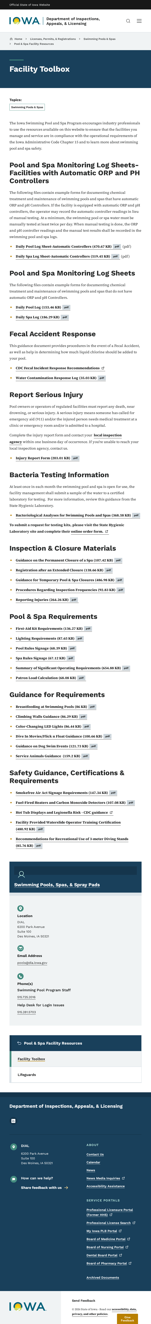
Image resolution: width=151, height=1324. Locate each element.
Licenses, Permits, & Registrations (53, 38)
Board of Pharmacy (107, 1263)
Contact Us (95, 1154)
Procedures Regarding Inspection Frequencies (69, 589)
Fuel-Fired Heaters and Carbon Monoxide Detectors (74, 802)
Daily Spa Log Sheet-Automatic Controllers (67, 256)
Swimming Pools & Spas (99, 38)
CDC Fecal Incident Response (58, 367)
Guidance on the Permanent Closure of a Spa (68, 560)
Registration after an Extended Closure (63, 570)
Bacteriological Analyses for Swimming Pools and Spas (77, 515)
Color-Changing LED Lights (52, 726)
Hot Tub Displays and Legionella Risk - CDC (62, 812)
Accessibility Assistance (106, 1186)
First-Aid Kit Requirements (53, 628)
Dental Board (102, 1255)
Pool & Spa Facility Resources (34, 43)
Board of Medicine (106, 1239)
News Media (103, 1178)
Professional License (109, 1223)
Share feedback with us (41, 1187)
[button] (127, 1319)
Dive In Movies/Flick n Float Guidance (63, 736)
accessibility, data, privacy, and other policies (104, 1311)
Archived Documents (103, 1277)
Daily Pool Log (42, 307)
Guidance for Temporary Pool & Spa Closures (69, 579)
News (91, 1170)
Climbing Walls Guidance (51, 716)
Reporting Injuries (46, 599)
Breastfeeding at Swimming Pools (55, 706)
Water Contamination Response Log (60, 377)
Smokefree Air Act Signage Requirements (66, 792)
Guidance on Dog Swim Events (56, 746)
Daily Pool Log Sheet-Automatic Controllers (67, 246)
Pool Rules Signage (45, 648)
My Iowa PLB (102, 1231)
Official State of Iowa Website (29, 4)
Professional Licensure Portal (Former (110, 1212)
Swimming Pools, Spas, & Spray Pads (57, 884)
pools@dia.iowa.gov (32, 963)
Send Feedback (83, 1300)
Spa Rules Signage (44, 658)
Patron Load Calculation (50, 677)
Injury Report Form (47, 457)
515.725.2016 (26, 997)
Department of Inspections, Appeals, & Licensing (73, 21)
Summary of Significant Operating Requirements (72, 667)
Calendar (93, 1162)
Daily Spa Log (41, 317)
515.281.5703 (26, 1012)
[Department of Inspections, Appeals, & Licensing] (25, 21)
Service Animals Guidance (52, 755)
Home (18, 38)
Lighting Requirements (49, 638)
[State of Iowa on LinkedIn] (13, 1124)
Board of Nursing (105, 1247)
